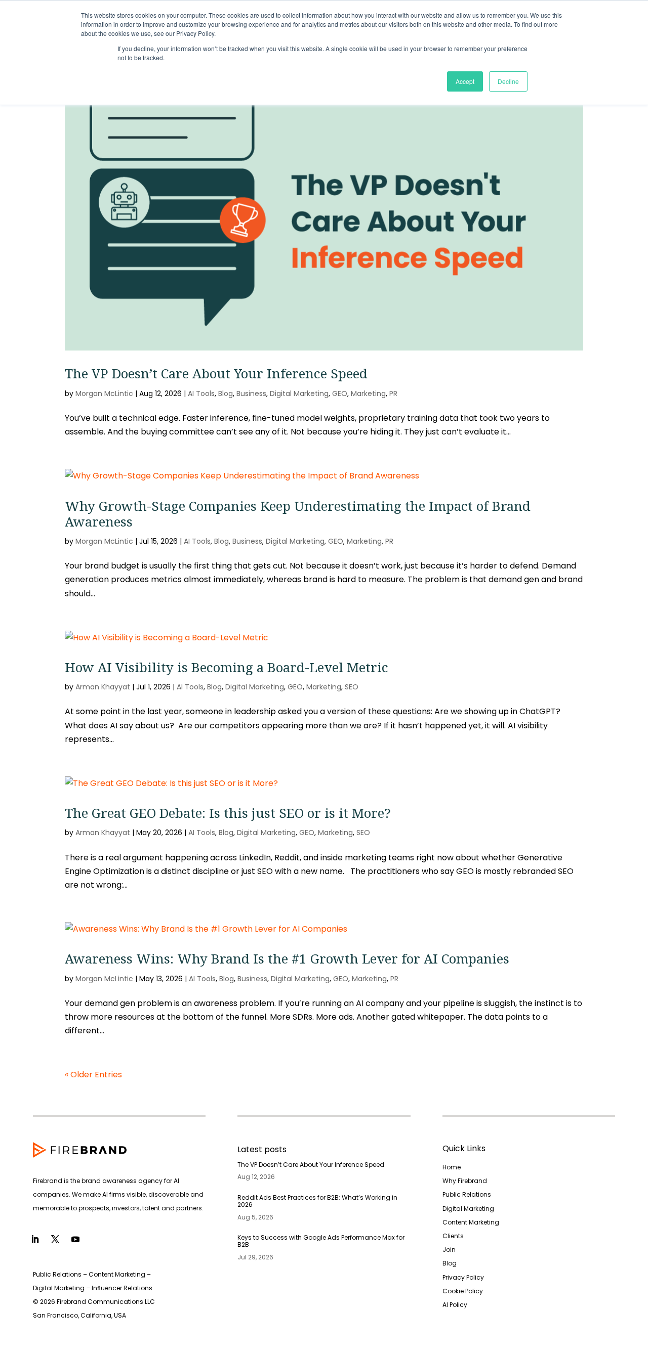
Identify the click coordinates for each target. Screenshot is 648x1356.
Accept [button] (465, 81)
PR (393, 393)
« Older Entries (93, 1074)
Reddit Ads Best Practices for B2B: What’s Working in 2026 (317, 1201)
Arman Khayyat (102, 687)
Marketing (368, 393)
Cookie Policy (462, 1291)
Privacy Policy (463, 1277)
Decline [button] (508, 81)
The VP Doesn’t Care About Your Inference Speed (216, 373)
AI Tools (201, 393)
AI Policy (454, 1304)
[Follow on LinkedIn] (35, 1239)
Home (451, 1167)
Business (251, 393)
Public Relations (466, 1194)
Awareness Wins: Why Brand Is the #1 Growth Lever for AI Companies (287, 958)
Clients (453, 1236)
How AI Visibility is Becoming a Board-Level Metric (226, 667)
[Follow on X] (55, 1239)
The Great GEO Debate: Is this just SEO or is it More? (228, 813)
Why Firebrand (464, 1180)
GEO (339, 393)
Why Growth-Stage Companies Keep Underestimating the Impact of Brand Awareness (298, 514)
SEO (351, 687)
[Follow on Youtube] (75, 1239)
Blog (225, 393)
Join (449, 1249)
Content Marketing (470, 1222)
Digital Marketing (299, 393)
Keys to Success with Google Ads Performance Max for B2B (320, 1241)
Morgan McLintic (104, 393)
